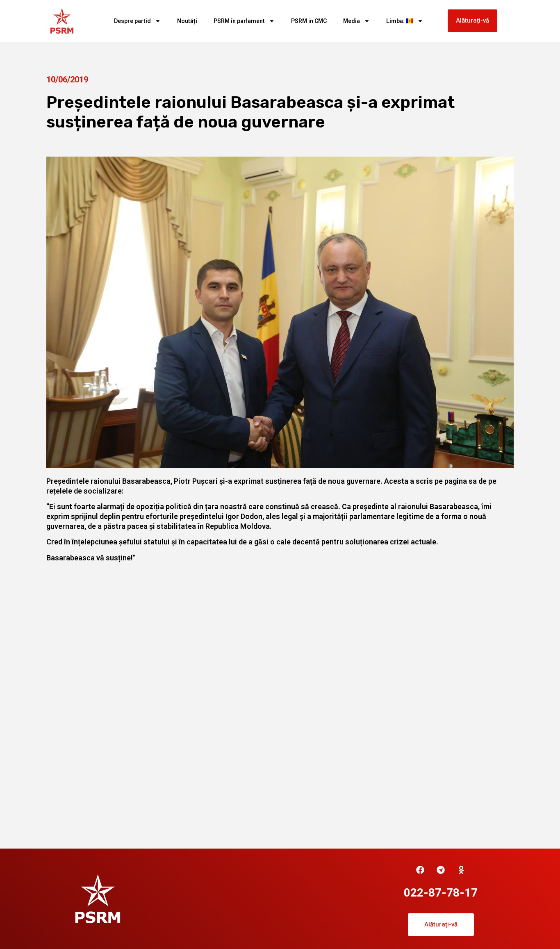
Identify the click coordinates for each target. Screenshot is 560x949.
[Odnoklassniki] (461, 870)
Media (351, 21)
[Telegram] (441, 870)
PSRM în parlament (239, 21)
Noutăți (187, 21)
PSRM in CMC (309, 21)
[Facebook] (420, 870)
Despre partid (132, 21)
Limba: (396, 21)
